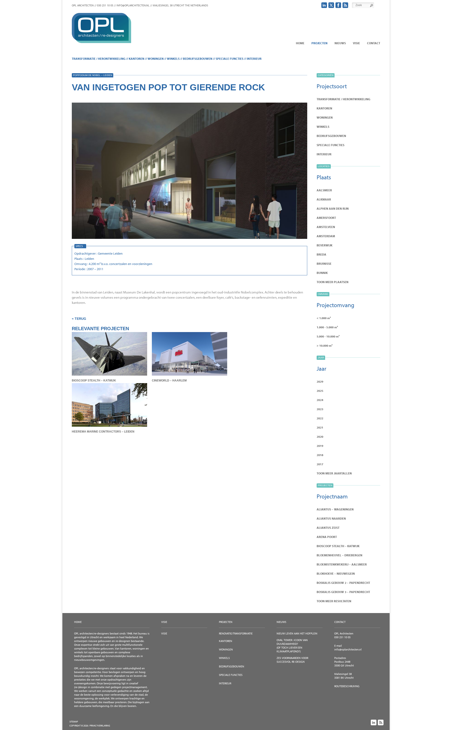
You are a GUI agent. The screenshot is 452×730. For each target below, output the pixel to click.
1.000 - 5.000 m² (327, 327)
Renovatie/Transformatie (236, 633)
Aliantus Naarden (331, 518)
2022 (320, 418)
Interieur (254, 58)
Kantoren (136, 58)
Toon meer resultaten (334, 601)
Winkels (173, 58)
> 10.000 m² (325, 345)
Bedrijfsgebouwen (197, 58)
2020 (320, 436)
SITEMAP (73, 721)
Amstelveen (326, 227)
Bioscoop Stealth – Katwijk (338, 546)
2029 (320, 381)
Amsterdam (326, 236)
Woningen (156, 58)
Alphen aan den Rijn (333, 208)
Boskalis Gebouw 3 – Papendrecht (343, 592)
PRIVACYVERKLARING (100, 725)
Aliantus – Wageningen (335, 509)
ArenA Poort (327, 537)
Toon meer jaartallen (334, 473)
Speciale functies (229, 58)
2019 (320, 446)
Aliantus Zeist (328, 527)
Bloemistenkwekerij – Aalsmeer (342, 564)
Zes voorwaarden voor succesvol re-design (292, 659)
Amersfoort (326, 218)
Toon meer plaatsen (332, 282)
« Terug (79, 318)
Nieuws (340, 43)
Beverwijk (324, 245)
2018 (320, 455)
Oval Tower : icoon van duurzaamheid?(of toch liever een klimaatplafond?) (292, 645)
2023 (320, 409)
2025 (320, 391)
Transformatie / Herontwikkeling (98, 58)
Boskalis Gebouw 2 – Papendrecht (343, 583)
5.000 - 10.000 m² (328, 336)
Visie (356, 43)
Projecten (319, 43)
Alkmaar (324, 199)
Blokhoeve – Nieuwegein (336, 573)
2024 (320, 400)
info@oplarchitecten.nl (348, 649)
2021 (320, 427)
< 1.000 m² (324, 318)
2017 (320, 464)
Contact (373, 43)
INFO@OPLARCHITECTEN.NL (133, 5)
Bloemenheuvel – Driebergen (339, 555)
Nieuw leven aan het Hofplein (297, 633)
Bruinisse (324, 263)
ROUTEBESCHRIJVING (346, 686)
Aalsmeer (324, 190)
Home (300, 43)
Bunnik (322, 273)
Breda (321, 254)
